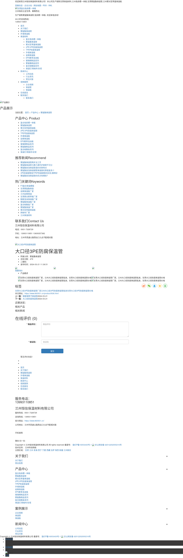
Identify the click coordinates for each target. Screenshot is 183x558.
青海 (35, 450)
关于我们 (24, 28)
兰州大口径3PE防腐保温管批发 (54, 290)
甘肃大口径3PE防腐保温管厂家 (28, 290)
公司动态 (29, 73)
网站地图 (37, 5)
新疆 (61, 450)
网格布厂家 (25, 212)
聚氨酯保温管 (26, 31)
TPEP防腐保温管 (33, 49)
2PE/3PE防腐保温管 (34, 47)
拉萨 (53, 450)
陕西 (57, 450)
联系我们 (24, 95)
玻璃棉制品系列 (32, 60)
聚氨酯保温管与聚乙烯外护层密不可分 (36, 165)
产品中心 (34, 112)
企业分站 (28, 5)
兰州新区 (67, 450)
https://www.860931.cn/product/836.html (42, 293)
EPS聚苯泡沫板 (32, 57)
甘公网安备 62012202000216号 (108, 444)
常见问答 (29, 79)
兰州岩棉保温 (26, 193)
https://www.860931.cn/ (34, 420)
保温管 (28, 87)
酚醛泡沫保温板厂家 (28, 199)
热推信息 (19, 5)
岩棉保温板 (30, 55)
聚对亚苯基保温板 (33, 44)
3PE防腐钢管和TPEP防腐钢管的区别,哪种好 (38, 173)
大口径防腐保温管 (30, 298)
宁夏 (44, 450)
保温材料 (24, 36)
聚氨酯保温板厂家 (28, 201)
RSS (45, 5)
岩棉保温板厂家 (27, 191)
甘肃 (27, 450)
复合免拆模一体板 (33, 39)
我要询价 (19, 270)
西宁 (40, 450)
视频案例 (24, 81)
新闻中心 (24, 71)
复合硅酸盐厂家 (27, 204)
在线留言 (24, 92)
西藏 (48, 450)
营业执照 (19, 463)
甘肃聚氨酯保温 (27, 188)
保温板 (28, 89)
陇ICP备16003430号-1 (82, 444)
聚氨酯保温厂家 (27, 207)
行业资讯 (29, 76)
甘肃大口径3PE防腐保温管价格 (80, 290)
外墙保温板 (25, 33)
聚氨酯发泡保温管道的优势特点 (33, 167)
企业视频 (29, 84)
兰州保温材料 (26, 215)
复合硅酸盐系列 (32, 65)
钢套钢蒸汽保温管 (30, 296)
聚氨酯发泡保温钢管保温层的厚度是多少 (37, 170)
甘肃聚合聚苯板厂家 (28, 196)
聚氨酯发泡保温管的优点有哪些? (34, 175)
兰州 (31, 450)
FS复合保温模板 (27, 185)
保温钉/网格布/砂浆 (34, 68)
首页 (22, 25)
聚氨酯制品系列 (32, 63)
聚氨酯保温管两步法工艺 (30, 162)
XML (50, 5)
